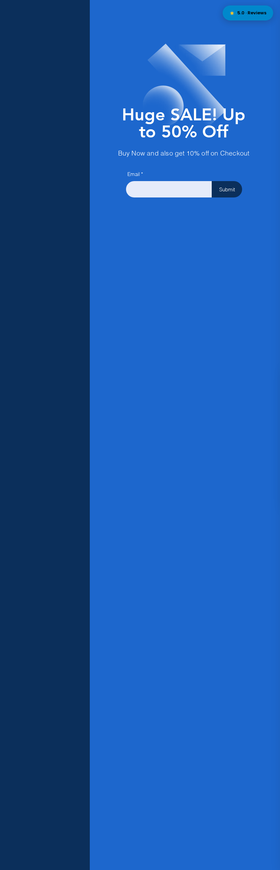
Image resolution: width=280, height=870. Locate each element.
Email (133, 174)
